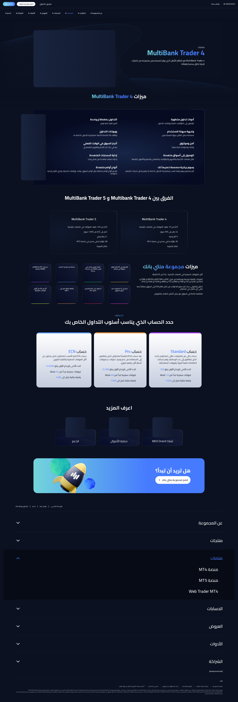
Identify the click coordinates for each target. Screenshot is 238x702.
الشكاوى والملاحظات (21, 506)
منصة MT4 (208, 569)
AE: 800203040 (229, 4)
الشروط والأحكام (187, 686)
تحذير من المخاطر (153, 686)
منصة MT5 (208, 580)
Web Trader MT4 (203, 591)
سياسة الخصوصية (218, 686)
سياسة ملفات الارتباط (202, 686)
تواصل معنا (215, 4)
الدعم (33, 506)
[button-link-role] (26, 4)
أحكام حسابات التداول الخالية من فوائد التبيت (131, 686)
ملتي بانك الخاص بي (56, 506)
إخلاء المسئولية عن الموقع (170, 686)
